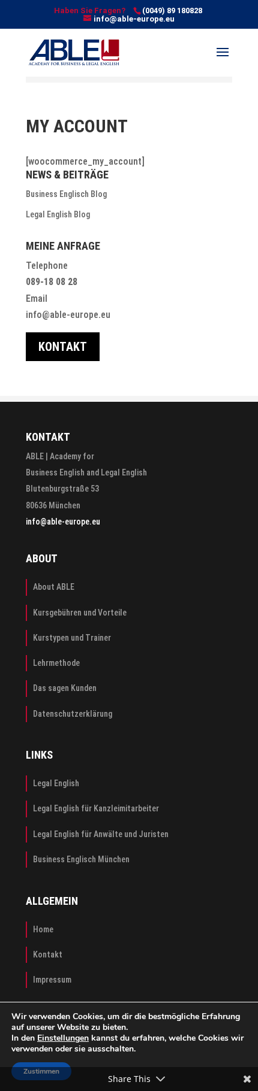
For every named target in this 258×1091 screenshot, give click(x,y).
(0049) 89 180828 (172, 10)
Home (43, 929)
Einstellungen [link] (63, 1038)
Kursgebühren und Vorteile (80, 612)
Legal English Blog (58, 214)
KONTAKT (62, 347)
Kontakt (47, 954)
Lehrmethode (56, 663)
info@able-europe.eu (68, 314)
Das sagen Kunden (65, 688)
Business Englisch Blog (66, 194)
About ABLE (53, 587)
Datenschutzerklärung (72, 714)
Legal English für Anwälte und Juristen (101, 834)
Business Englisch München (81, 859)
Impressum (52, 979)
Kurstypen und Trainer (72, 638)
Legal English (56, 783)
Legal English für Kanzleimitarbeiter (96, 808)
